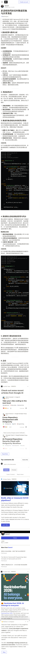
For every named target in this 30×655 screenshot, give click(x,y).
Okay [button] (4, 652)
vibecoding (13, 405)
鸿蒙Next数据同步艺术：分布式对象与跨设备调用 (14, 565)
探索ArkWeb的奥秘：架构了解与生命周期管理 (13, 552)
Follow (15, 538)
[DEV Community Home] (6, 2)
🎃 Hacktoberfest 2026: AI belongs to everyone (12, 604)
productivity (20, 405)
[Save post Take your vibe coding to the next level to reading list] (26, 408)
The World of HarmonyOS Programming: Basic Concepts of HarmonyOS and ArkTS (14, 558)
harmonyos (4, 16)
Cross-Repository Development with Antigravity (10, 419)
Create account (24, 2)
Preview (14, 470)
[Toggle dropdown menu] (28, 386)
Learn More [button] (5, 525)
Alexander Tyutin (10, 435)
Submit (6, 470)
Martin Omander (10, 397)
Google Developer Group (21, 413)
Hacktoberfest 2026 (6, 613)
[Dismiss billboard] (28, 621)
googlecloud (6, 405)
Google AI (17, 397)
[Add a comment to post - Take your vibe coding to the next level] (11, 408)
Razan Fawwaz (9, 413)
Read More (5, 454)
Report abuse (20, 474)
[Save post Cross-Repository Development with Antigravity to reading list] (26, 427)
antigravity (8, 424)
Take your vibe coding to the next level (14, 402)
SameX (7, 5)
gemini (14, 424)
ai (3, 424)
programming (20, 424)
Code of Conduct (11, 474)
